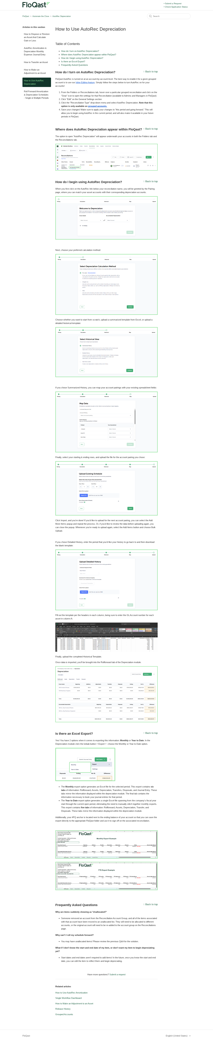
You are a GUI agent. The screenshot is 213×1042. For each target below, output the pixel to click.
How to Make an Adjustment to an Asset (35, 71)
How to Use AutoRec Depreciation (34, 82)
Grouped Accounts (64, 1014)
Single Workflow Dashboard (68, 998)
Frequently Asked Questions (74, 65)
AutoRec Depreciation (61, 16)
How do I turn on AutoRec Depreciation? (80, 51)
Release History (63, 1009)
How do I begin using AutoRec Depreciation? (82, 58)
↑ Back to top (150, 71)
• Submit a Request (172, 3)
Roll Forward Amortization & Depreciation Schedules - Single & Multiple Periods (36, 94)
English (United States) (177, 1035)
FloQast (25, 16)
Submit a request (117, 974)
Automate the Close (40, 16)
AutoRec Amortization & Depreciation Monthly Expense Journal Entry (35, 51)
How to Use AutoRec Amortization (71, 992)
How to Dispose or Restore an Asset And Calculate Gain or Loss (37, 37)
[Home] (36, 6)
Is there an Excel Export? (73, 61)
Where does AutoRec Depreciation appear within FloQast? (88, 54)
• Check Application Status (176, 7)
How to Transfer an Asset (36, 62)
